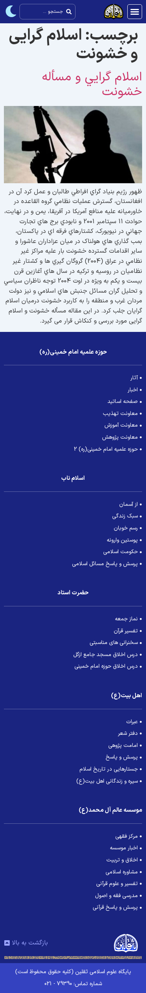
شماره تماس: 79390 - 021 (73, 984)
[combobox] (47, 11)
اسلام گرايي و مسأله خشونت (92, 84)
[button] (134, 11)
